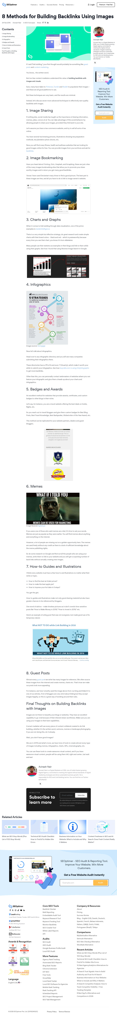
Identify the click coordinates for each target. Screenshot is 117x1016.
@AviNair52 (96, 59)
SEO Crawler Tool (49, 928)
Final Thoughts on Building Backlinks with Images (9, 52)
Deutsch (101, 918)
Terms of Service (64, 1012)
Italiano (79, 924)
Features (34, 5)
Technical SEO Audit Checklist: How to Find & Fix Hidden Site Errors (42, 839)
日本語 (85, 924)
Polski (96, 924)
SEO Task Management (51, 999)
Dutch (91, 924)
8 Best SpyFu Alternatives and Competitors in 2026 (88, 994)
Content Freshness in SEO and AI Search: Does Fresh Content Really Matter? (101, 839)
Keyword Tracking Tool (51, 921)
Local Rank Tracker (50, 981)
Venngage (41, 346)
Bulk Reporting (48, 912)
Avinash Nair (17, 23)
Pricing (61, 5)
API (44, 934)
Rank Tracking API (49, 990)
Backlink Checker (49, 909)
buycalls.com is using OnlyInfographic (74, 368)
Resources (69, 5)
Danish (94, 918)
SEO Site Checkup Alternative (88, 942)
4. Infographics (6, 39)
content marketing (41, 67)
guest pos (41, 679)
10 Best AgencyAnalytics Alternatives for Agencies (92, 966)
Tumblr (56, 87)
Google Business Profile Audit (54, 948)
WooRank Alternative (85, 945)
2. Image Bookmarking (8, 36)
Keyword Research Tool (52, 918)
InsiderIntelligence (43, 229)
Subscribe (81, 795)
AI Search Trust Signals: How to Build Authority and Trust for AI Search (91, 973)
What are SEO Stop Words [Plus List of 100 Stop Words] (14, 837)
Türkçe (94, 927)
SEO (96, 55)
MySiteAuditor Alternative (87, 935)
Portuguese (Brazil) (84, 927)
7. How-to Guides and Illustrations (11, 45)
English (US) (86, 918)
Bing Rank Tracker (49, 966)
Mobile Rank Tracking (51, 987)
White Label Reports (50, 931)
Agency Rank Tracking (51, 959)
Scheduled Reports (50, 993)
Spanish (80, 921)
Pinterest (49, 87)
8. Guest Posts (6, 48)
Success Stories (52, 5)
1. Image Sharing (6, 33)
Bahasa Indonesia (96, 921)
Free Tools (47, 975)
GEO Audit (47, 945)
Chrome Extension (50, 969)
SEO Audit (47, 942)
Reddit (65, 87)
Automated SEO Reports (52, 962)
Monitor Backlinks (49, 924)
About (79, 909)
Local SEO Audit (49, 951)
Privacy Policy (52, 1012)
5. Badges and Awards (8, 42)
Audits (41, 5)
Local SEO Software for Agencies (55, 984)
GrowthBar (47, 978)
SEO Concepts (30, 23)
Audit (104, 118)
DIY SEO (46, 972)
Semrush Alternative (84, 938)
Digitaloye (41, 526)
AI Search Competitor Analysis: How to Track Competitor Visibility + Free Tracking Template (92, 987)
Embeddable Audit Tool (52, 915)
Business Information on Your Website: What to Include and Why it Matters (72, 839)
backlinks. (30, 151)
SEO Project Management (53, 996)
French (86, 921)
